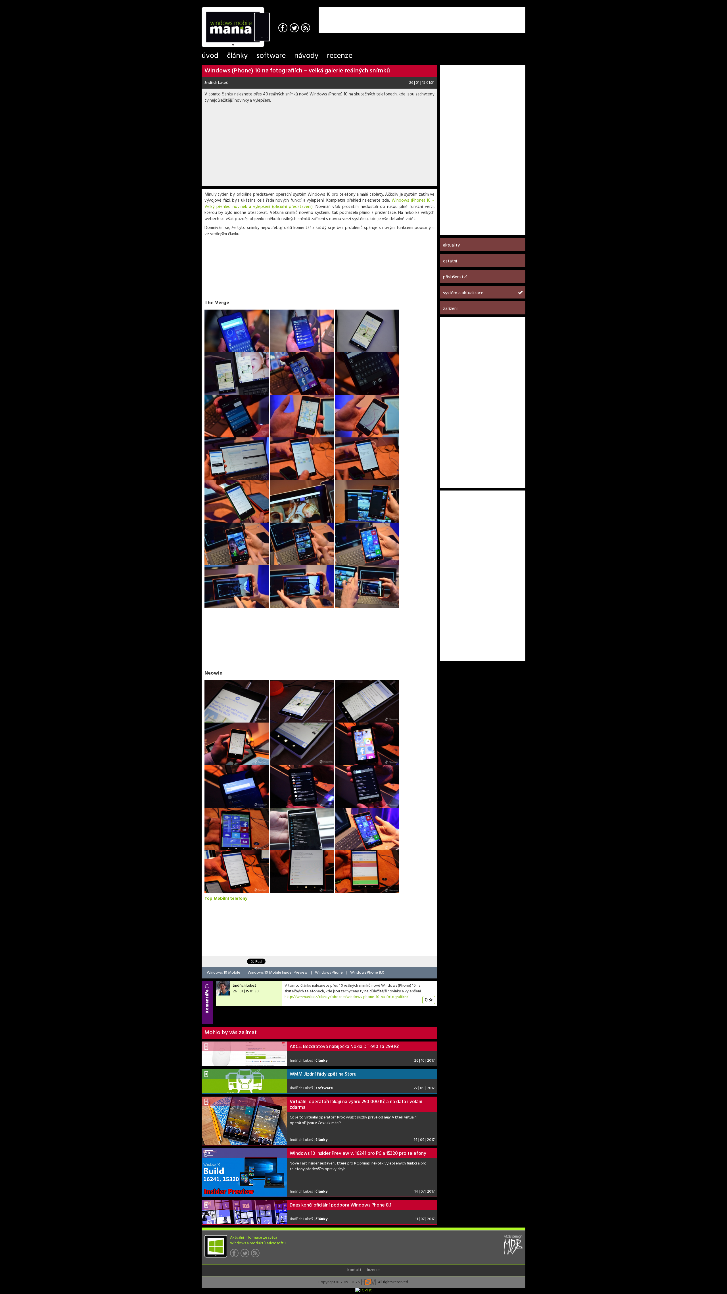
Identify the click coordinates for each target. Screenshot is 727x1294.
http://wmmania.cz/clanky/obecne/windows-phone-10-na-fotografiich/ (346, 997)
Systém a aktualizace (463, 293)
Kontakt (354, 1270)
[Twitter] (295, 28)
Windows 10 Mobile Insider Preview (278, 972)
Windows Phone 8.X (367, 972)
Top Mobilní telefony (225, 898)
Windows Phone (329, 972)
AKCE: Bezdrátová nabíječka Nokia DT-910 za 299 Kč (344, 1047)
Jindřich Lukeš (216, 83)
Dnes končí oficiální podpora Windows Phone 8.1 (340, 1205)
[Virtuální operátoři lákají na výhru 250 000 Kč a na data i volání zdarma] (244, 1121)
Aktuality (451, 245)
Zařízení (450, 308)
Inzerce (373, 1270)
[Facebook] (283, 28)
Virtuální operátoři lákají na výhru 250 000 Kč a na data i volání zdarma (356, 1104)
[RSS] (306, 28)
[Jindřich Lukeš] (223, 988)
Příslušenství (455, 277)
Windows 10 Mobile (223, 972)
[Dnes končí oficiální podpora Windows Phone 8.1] (244, 1212)
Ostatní (450, 261)
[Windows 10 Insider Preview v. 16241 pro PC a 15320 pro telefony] (244, 1172)
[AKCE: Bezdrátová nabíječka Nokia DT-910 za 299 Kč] (244, 1054)
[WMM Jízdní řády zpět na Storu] (244, 1081)
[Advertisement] (458, 15)
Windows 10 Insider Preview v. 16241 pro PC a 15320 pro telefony (358, 1153)
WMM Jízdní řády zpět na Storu (323, 1074)
